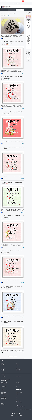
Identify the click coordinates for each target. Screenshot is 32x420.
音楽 (16, 363)
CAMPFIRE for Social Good (4, 394)
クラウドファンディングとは (4, 383)
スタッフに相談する (18, 376)
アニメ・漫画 (2, 365)
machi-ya (2, 403)
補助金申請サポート (3, 404)
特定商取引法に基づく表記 (19, 402)
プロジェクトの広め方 (3, 386)
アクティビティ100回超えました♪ (8, 14)
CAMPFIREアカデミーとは (4, 382)
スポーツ (17, 365)
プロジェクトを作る (3, 376)
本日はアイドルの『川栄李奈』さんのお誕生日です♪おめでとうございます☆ (12, 77)
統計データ (17, 386)
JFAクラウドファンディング (4, 402)
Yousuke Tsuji (6, 7)
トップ (12, 9)
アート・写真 (2, 370)
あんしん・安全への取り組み (19, 392)
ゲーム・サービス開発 (3, 368)
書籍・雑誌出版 (18, 368)
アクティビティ (19, 9)
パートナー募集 (20, 415)
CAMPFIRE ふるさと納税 (3, 398)
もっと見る (21, 73)
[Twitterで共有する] (2, 38)
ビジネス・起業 (2, 369)
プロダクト (2, 363)
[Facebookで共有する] (1, 38)
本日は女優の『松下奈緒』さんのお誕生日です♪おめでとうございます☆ (12, 216)
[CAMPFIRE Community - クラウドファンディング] (3, 1)
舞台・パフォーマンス (18, 370)
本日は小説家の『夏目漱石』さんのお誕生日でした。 (12, 182)
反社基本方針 (17, 405)
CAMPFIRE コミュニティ (3, 392)
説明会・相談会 (18, 382)
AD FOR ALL (2, 399)
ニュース (17, 393)
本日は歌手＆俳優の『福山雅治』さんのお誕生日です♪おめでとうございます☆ (12, 286)
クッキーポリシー (18, 407)
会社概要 (12, 415)
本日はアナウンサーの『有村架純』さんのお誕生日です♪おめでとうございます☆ (12, 42)
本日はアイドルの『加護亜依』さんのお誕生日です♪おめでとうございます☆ (12, 251)
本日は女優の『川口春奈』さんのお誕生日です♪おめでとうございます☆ (12, 147)
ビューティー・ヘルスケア (19, 369)
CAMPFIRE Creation (3, 393)
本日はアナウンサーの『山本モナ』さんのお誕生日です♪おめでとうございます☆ (12, 112)
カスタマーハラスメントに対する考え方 (20, 406)
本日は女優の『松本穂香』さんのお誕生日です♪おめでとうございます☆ (12, 322)
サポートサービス (18, 383)
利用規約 (17, 399)
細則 (16, 400)
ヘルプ (17, 394)
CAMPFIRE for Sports (3, 397)
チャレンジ (17, 364)
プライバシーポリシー (18, 401)
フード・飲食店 (2, 364)
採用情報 (16, 415)
